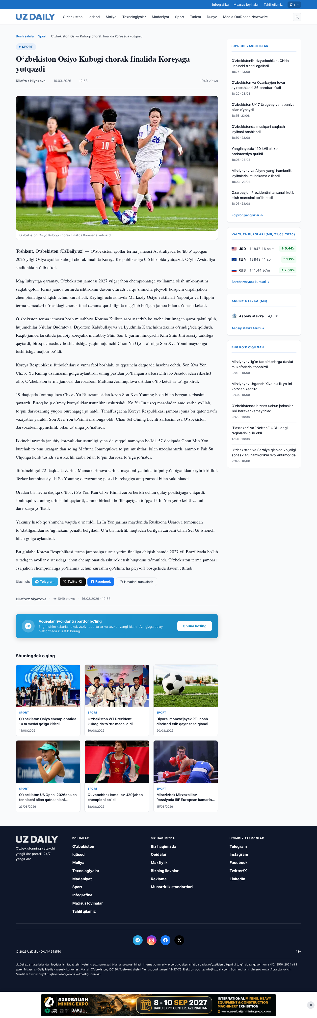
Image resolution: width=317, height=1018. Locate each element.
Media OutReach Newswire (245, 17)
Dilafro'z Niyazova (31, 81)
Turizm (195, 17)
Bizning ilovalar (165, 870)
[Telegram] (138, 940)
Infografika (220, 4)
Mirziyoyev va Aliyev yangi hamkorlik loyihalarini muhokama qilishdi (262, 173)
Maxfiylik (159, 862)
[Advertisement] (158, 1005)
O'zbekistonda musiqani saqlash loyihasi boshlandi (258, 129)
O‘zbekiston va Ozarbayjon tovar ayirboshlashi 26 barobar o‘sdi (258, 85)
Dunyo (212, 17)
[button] (297, 17)
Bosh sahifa (25, 36)
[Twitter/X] (179, 940)
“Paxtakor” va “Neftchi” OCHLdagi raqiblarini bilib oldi (260, 430)
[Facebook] (165, 940)
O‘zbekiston (72, 17)
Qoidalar (158, 854)
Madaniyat (160, 17)
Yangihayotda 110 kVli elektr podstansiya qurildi (255, 151)
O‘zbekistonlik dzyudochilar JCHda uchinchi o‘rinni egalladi (260, 63)
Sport (179, 17)
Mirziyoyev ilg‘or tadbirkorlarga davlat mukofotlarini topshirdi (262, 364)
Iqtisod (94, 17)
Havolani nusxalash (138, 582)
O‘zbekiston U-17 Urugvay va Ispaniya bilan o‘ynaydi (263, 107)
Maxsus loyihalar (246, 4)
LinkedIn (237, 879)
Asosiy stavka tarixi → (248, 328)
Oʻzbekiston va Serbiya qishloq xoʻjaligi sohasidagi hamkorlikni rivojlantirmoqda (264, 452)
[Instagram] (152, 940)
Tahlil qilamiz (273, 4)
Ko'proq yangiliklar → (247, 215)
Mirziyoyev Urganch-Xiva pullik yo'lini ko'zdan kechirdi (262, 386)
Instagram (239, 854)
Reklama (159, 879)
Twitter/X (75, 581)
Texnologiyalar (134, 17)
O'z (292, 4)
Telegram (47, 581)
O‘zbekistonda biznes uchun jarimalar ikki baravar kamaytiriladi (262, 408)
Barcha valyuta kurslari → (251, 282)
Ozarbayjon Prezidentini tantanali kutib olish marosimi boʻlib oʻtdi (263, 195)
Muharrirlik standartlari (172, 886)
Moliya (111, 17)
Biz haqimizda (163, 846)
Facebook (103, 581)
